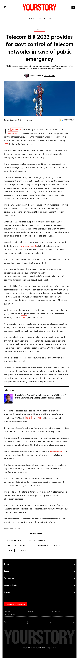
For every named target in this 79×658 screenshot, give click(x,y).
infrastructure (56, 451)
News (38, 30)
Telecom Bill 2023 (13, 540)
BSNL (28, 418)
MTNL (39, 418)
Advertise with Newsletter (15, 604)
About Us (7, 611)
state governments (28, 246)
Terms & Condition (9, 614)
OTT (6, 144)
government (16, 129)
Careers (30, 611)
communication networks (16, 545)
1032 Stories (49, 75)
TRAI (24, 317)
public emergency (36, 540)
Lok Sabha (12, 133)
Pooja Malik (35, 75)
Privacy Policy (56, 611)
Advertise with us (36, 534)
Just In (21, 550)
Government (41, 545)
